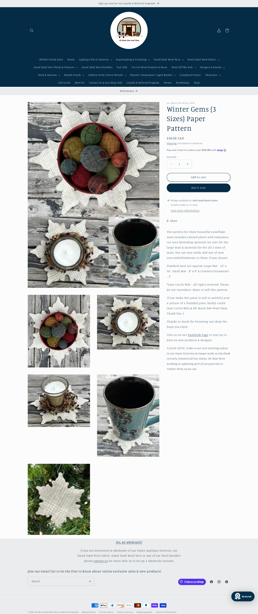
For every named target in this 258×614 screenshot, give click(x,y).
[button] (32, 30)
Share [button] (173, 220)
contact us (101, 561)
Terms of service (125, 612)
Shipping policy (144, 612)
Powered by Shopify (68, 612)
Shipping (172, 143)
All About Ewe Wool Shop (47, 612)
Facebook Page (198, 335)
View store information (185, 210)
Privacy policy (106, 612)
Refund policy (89, 612)
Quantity (171, 156)
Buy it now (198, 187)
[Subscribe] (90, 581)
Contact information (166, 612)
